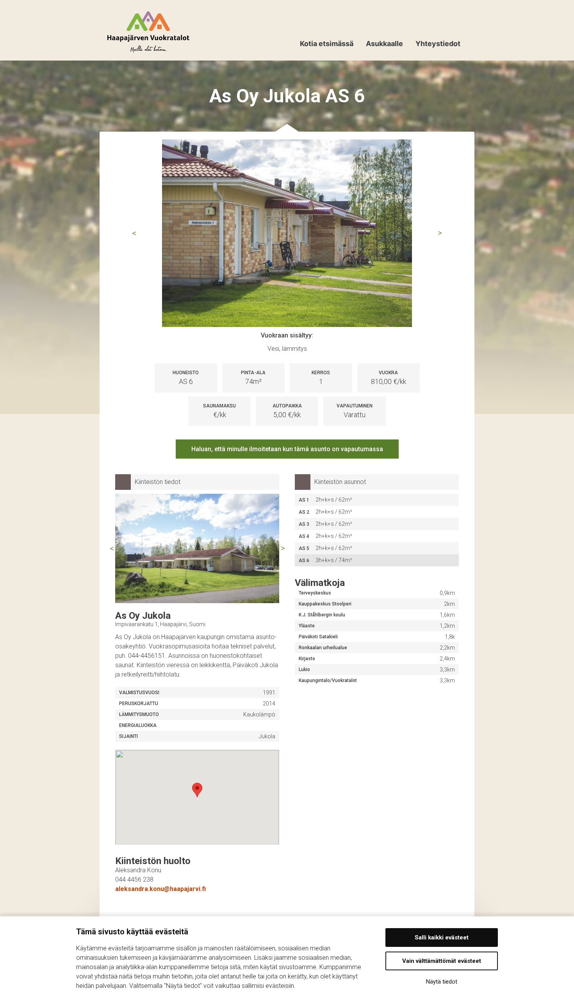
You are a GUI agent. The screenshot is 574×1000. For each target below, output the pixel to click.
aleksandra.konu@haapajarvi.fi (160, 889)
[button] (197, 790)
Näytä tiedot (441, 981)
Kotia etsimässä (326, 43)
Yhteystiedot (437, 43)
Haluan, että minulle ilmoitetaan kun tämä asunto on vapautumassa (287, 449)
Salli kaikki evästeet (442, 937)
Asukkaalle (384, 43)
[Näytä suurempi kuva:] (287, 233)
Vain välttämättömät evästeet (441, 960)
